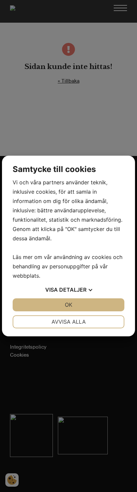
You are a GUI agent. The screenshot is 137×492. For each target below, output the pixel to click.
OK (68, 304)
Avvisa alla (69, 321)
